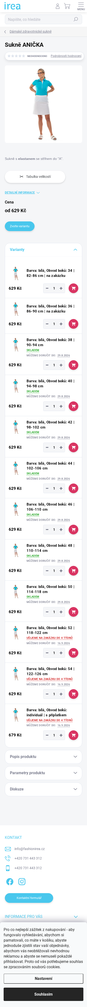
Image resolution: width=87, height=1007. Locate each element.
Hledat (76, 19)
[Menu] (81, 6)
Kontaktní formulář (29, 898)
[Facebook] (9, 881)
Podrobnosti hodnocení (66, 56)
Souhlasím (43, 994)
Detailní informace (20, 192)
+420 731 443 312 (28, 858)
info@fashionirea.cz (29, 849)
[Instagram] (21, 881)
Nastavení (43, 978)
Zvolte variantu (19, 226)
